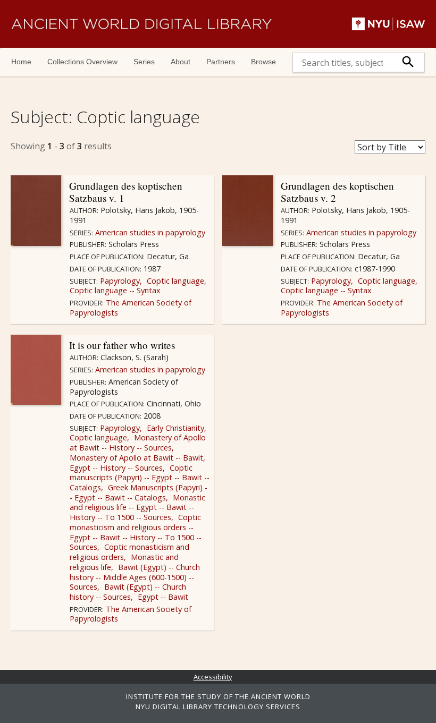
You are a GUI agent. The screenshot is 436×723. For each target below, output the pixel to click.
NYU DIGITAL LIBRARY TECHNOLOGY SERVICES (218, 706)
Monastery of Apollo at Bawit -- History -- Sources (138, 442)
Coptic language (174, 281)
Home (21, 61)
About (180, 61)
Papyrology (119, 281)
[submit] (408, 62)
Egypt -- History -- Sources (116, 468)
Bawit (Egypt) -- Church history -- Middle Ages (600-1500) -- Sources (135, 577)
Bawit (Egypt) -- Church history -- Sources (128, 592)
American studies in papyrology (149, 232)
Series (144, 61)
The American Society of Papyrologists (130, 307)
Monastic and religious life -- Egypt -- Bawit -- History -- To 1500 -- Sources (137, 507)
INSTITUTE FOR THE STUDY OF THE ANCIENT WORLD (218, 696)
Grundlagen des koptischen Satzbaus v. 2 (337, 192)
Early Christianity (174, 428)
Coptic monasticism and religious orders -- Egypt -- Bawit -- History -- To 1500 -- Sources (136, 532)
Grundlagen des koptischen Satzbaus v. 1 (125, 192)
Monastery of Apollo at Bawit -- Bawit (136, 458)
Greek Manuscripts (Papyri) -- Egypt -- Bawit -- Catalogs (138, 492)
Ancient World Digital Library (141, 24)
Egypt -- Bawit (162, 597)
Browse (263, 61)
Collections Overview (82, 61)
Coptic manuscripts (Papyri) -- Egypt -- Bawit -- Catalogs (139, 477)
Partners (220, 61)
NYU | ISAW (388, 24)
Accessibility (213, 677)
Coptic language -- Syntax (115, 290)
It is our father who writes (122, 345)
